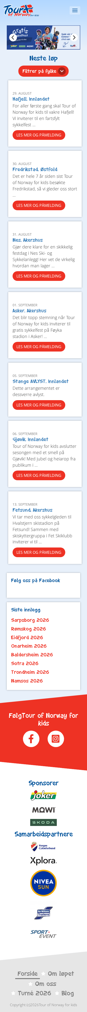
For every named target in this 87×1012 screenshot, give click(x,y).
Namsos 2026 (27, 681)
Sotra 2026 (25, 663)
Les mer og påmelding (38, 135)
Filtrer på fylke (39, 71)
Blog (68, 993)
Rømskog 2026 (28, 629)
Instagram (56, 739)
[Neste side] (74, 37)
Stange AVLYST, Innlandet (41, 381)
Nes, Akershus (28, 240)
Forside (27, 973)
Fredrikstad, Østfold (35, 169)
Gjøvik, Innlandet (30, 439)
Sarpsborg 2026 (30, 620)
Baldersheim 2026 (32, 655)
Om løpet (61, 973)
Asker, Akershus (29, 310)
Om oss (45, 984)
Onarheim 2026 (29, 646)
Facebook (31, 739)
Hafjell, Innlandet (31, 99)
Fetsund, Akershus (32, 510)
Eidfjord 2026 (27, 637)
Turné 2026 (34, 993)
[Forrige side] (13, 37)
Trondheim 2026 (30, 672)
